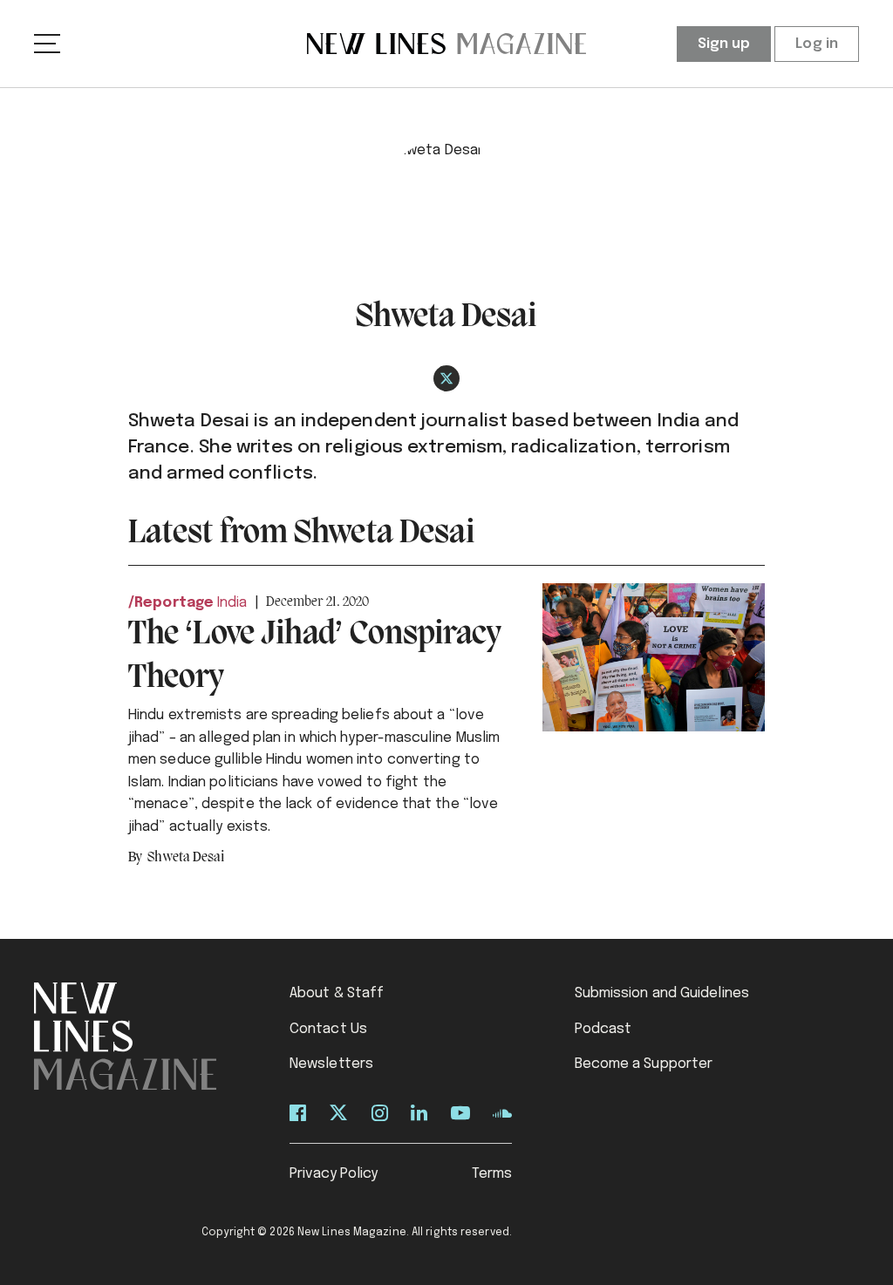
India (232, 602)
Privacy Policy (334, 1173)
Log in (816, 44)
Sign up (724, 44)
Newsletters (331, 1064)
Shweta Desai (185, 858)
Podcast (603, 1029)
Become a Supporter (644, 1064)
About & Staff (337, 993)
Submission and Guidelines (662, 993)
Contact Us (328, 1029)
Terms (492, 1173)
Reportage (174, 602)
